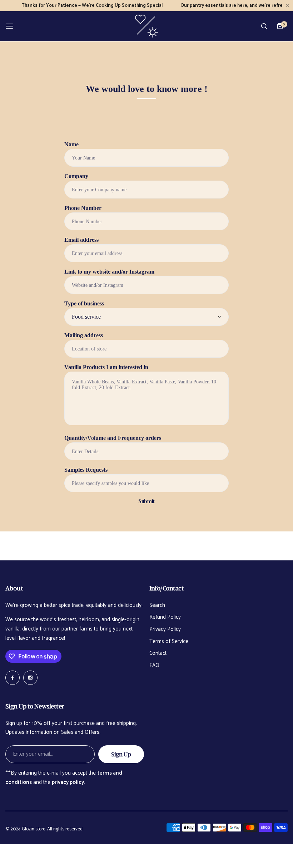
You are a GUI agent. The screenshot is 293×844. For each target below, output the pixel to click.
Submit (146, 501)
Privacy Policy (165, 629)
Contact (158, 653)
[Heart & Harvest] (146, 26)
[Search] (264, 26)
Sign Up (121, 754)
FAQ (154, 665)
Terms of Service (168, 641)
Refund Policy (165, 617)
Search (157, 605)
